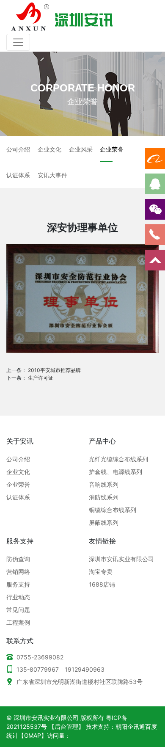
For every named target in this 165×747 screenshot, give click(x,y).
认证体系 (18, 175)
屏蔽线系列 (103, 522)
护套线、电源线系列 (115, 471)
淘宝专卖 (101, 571)
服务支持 (18, 584)
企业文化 (49, 149)
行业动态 (18, 597)
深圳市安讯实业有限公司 (121, 558)
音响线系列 (103, 484)
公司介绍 (18, 149)
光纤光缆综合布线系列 (118, 459)
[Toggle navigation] (18, 42)
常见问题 (18, 609)
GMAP (32, 735)
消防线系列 (103, 497)
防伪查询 (18, 558)
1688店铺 (102, 584)
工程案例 (18, 622)
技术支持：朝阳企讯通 (115, 726)
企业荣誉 (18, 484)
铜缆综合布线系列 (112, 509)
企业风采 (81, 149)
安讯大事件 (52, 175)
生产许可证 (40, 378)
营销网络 (18, 571)
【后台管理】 (66, 726)
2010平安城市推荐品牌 (54, 370)
